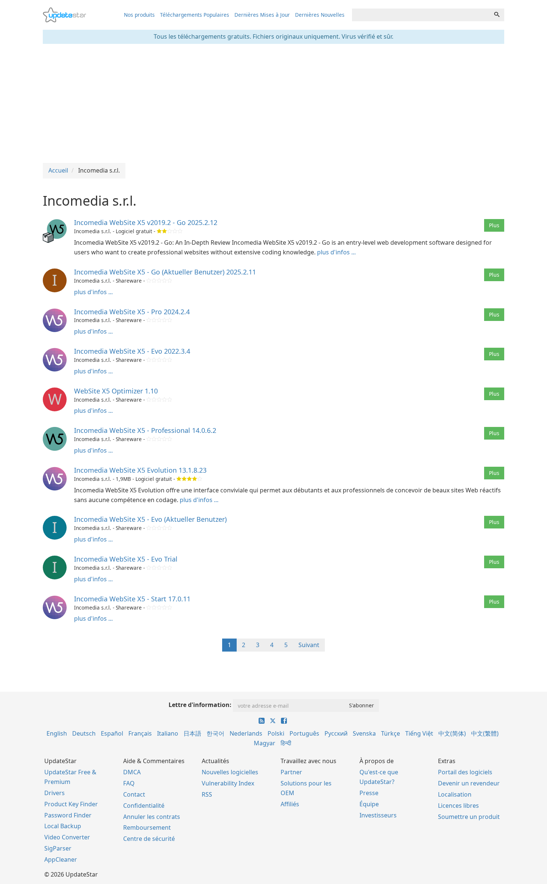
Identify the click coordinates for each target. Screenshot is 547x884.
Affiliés (290, 804)
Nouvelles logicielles (230, 772)
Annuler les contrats (151, 817)
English (57, 733)
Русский (336, 733)
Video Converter (67, 837)
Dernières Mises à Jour (262, 14)
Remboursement (147, 827)
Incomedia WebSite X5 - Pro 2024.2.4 (132, 311)
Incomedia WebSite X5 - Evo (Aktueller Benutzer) (150, 519)
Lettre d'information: (200, 705)
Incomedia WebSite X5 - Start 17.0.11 (132, 598)
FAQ (129, 783)
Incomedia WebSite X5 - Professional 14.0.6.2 (145, 430)
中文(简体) (452, 733)
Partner (291, 772)
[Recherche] (496, 15)
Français (140, 733)
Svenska (364, 733)
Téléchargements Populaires (194, 14)
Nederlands (246, 733)
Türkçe (390, 733)
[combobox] (421, 15)
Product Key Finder (71, 804)
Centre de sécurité (149, 839)
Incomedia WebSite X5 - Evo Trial (125, 558)
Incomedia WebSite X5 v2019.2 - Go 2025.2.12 (145, 222)
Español (112, 733)
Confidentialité (143, 805)
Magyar (264, 743)
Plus (494, 225)
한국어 (215, 733)
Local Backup (62, 826)
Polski (276, 733)
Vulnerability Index (228, 783)
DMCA (132, 772)
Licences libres (458, 805)
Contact (134, 794)
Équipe (369, 804)
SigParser (57, 848)
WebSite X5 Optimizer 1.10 (116, 390)
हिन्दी (286, 743)
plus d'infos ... (336, 252)
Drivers (54, 793)
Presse (368, 793)
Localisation (454, 794)
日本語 (192, 733)
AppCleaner (60, 859)
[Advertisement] (273, 103)
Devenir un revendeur (469, 783)
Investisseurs (378, 815)
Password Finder (68, 815)
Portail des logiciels (465, 772)
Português (304, 733)
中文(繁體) (485, 733)
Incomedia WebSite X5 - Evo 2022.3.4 (132, 351)
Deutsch (84, 733)
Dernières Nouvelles (320, 14)
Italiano (167, 733)
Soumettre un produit (469, 817)
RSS (207, 794)
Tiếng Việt (419, 733)
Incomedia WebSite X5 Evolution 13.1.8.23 (140, 470)
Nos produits (139, 14)
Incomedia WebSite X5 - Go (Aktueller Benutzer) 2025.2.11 (165, 271)
